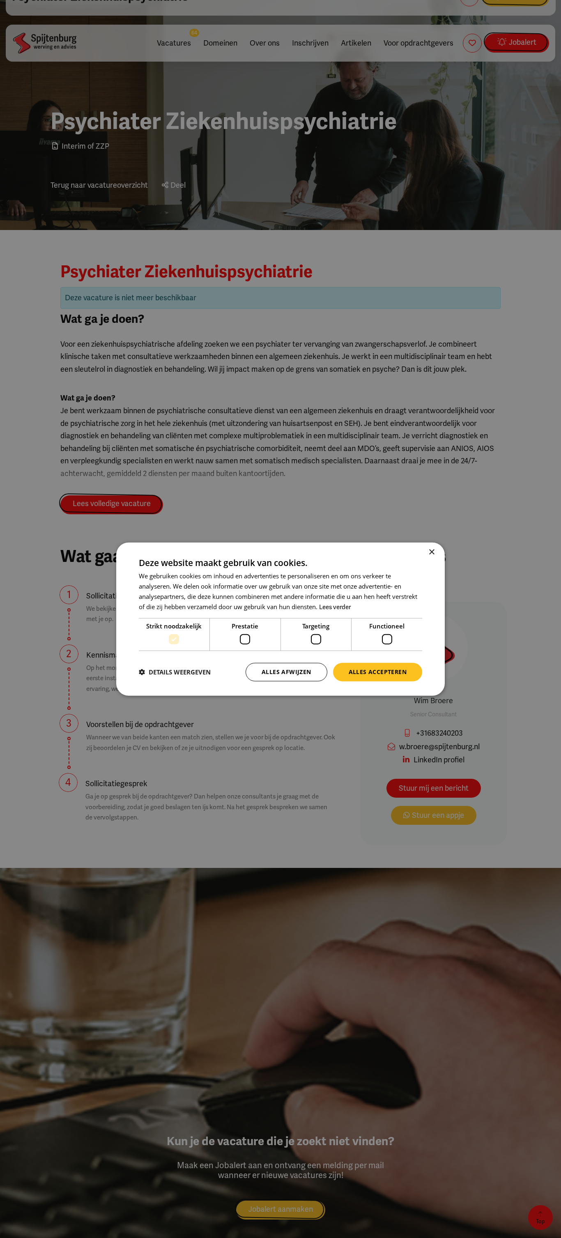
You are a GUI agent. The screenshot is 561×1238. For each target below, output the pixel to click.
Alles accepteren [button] (378, 672)
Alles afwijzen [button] (286, 672)
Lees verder (335, 607)
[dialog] (280, 619)
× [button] (431, 552)
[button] (175, 672)
